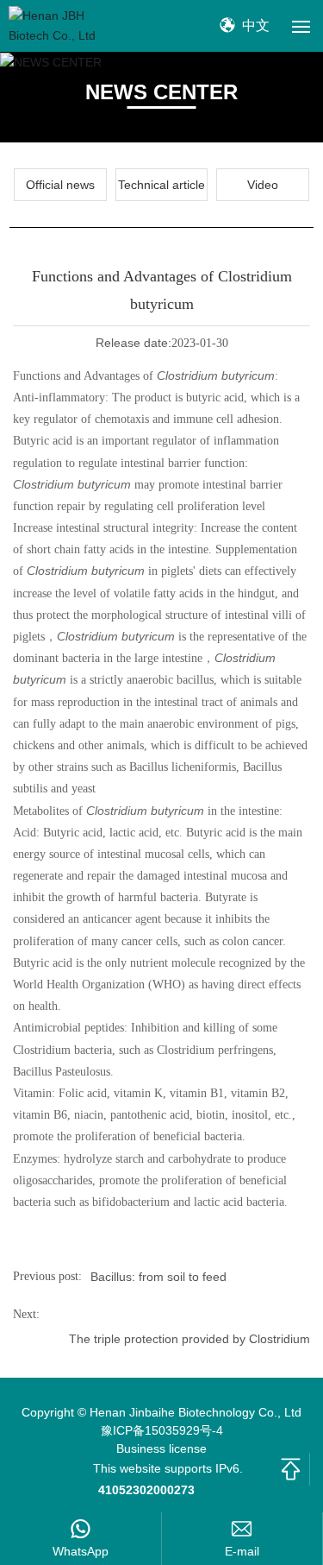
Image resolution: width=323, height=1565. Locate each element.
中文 (254, 25)
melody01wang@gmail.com (242, 1552)
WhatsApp (81, 1551)
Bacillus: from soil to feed (158, 1277)
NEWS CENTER (161, 92)
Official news (60, 185)
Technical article (161, 185)
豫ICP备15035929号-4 (162, 1430)
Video (262, 185)
